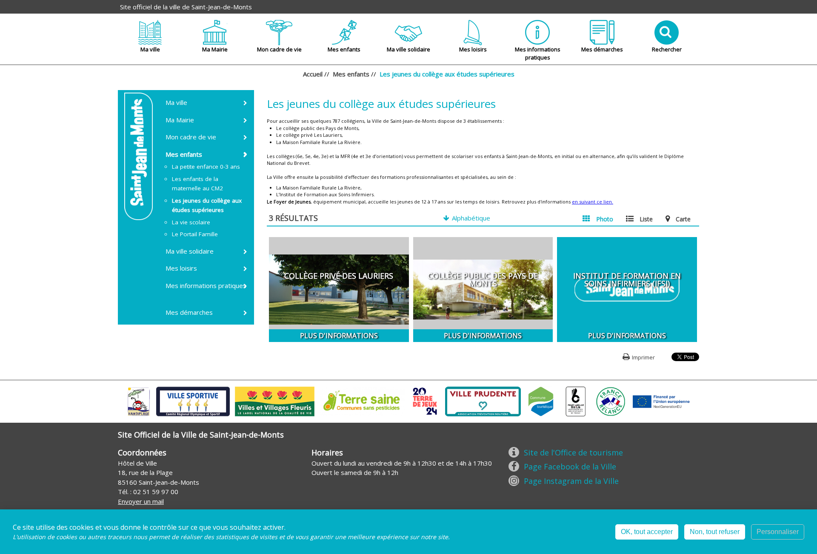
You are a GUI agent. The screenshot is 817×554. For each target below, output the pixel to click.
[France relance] (611, 400)
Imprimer (643, 357)
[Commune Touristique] (541, 400)
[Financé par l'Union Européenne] (660, 400)
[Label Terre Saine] (362, 400)
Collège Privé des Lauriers (338, 276)
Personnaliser (778, 531)
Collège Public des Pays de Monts (483, 279)
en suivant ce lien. (592, 201)
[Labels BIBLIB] (576, 400)
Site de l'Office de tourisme (573, 452)
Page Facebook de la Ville (570, 466)
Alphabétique (471, 218)
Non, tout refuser (715, 531)
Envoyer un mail (141, 501)
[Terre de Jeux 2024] (425, 400)
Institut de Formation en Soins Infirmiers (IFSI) (627, 279)
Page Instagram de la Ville (571, 481)
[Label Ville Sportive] (193, 400)
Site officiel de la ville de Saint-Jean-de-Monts (186, 7)
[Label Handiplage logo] (139, 400)
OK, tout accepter (647, 531)
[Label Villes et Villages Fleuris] (274, 400)
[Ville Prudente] (482, 400)
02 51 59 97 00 (155, 491)
